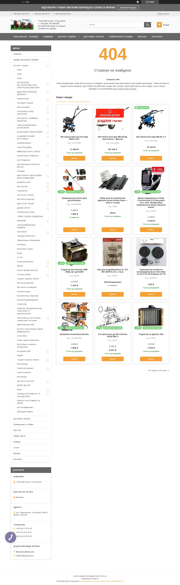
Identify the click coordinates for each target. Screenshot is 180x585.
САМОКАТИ (22, 191)
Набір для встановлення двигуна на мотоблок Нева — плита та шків (113, 200)
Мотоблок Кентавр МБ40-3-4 (151, 137)
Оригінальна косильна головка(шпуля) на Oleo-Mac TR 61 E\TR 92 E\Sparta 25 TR (151, 271)
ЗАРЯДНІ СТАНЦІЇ (25, 103)
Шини (19, 389)
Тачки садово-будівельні (28, 340)
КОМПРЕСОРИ (23, 182)
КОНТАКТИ (157, 37)
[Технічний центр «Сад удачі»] (23, 29)
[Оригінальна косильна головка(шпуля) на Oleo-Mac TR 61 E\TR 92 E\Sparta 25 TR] (151, 252)
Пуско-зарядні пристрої (27, 270)
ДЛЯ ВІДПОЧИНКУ (25, 412)
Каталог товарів (21, 65)
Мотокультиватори (25, 283)
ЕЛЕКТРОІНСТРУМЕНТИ (27, 156)
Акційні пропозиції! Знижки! (26, 60)
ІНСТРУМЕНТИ (23, 160)
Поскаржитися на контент (91, 581)
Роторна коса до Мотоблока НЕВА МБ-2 (112, 335)
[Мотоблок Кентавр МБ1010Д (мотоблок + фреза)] (113, 119)
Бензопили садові (25, 249)
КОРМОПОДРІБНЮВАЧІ (27, 300)
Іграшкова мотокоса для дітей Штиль (74, 199)
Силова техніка (24, 274)
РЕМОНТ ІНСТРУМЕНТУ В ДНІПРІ (28, 402)
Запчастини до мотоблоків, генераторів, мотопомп (29, 319)
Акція (19, 70)
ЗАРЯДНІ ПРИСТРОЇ (26, 236)
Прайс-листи (19, 436)
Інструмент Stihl (24, 351)
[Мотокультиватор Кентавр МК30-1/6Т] (74, 119)
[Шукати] (147, 24)
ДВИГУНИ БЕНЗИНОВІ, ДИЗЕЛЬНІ (27, 93)
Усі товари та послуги (157, 370)
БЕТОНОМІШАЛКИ (25, 407)
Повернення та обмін (23, 424)
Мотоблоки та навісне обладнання (26, 345)
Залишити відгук (128, 7)
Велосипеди (22, 364)
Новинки (17, 54)
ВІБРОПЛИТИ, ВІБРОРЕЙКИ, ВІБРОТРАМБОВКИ (29, 176)
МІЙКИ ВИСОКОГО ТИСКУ (28, 152)
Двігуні (20, 266)
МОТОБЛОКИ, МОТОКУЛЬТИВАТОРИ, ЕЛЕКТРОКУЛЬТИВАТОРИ (28, 85)
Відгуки (17, 453)
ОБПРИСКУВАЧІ (24, 143)
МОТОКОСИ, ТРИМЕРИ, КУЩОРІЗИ (27, 119)
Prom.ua (103, 576)
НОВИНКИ (48, 37)
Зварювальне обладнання (28, 240)
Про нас (17, 430)
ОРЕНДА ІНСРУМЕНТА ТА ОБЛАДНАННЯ (28, 395)
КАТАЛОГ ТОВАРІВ (67, 37)
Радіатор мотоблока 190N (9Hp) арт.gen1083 (74, 270)
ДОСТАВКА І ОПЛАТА (94, 37)
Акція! (19, 253)
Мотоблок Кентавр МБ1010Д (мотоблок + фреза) (112, 138)
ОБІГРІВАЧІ (22, 232)
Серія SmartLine (24, 372)
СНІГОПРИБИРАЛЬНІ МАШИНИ (26, 226)
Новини (17, 442)
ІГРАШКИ (21, 171)
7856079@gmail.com (24, 556)
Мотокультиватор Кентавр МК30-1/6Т (74, 138)
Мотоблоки (22, 377)
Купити (74, 158)
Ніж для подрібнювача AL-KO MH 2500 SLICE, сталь (112, 270)
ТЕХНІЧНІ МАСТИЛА (26, 212)
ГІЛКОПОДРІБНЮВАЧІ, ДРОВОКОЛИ (27, 126)
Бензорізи (21, 244)
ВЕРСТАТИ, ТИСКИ (25, 204)
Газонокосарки (23, 291)
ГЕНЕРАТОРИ (23, 99)
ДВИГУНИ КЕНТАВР (25, 325)
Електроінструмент (25, 262)
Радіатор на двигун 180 (151, 334)
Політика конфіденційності (113, 581)
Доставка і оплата (22, 419)
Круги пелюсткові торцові (124, 89)
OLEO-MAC (22, 336)
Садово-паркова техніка (28, 279)
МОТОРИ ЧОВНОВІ (25, 199)
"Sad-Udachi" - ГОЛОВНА (25, 37)
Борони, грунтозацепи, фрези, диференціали (30, 330)
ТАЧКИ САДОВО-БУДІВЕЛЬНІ (30, 216)
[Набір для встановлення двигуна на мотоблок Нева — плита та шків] (113, 180)
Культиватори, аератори (27, 296)
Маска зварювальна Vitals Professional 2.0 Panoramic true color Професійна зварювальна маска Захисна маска (151, 202)
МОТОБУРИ (22, 187)
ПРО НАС (142, 37)
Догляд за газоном (25, 381)
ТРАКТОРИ (22, 304)
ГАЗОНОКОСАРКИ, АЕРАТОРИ (25, 112)
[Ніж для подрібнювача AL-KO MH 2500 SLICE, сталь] (113, 252)
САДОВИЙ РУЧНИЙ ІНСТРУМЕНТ (25, 137)
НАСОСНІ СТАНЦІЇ (25, 195)
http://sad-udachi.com (25, 551)
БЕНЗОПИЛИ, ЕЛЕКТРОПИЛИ (29, 132)
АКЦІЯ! (20, 355)
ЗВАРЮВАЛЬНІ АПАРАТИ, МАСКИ (28, 165)
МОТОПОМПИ (23, 107)
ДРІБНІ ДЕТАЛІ (23, 385)
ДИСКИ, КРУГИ (23, 208)
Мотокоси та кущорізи (27, 287)
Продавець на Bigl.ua (90, 579)
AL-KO (20, 257)
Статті (16, 447)
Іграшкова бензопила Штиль (74, 334)
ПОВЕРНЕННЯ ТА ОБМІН (121, 37)
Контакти (18, 459)
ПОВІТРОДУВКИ (24, 147)
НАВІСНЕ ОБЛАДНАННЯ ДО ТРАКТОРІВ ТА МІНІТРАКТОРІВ (29, 311)
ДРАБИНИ (21, 221)
